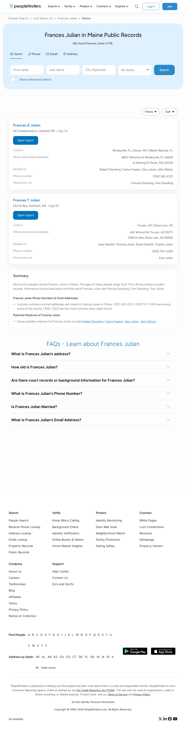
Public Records (19, 552)
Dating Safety (105, 546)
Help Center (60, 571)
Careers (14, 578)
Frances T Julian (26, 200)
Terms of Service (118, 694)
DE (81, 657)
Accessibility (16, 718)
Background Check (65, 527)
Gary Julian (131, 321)
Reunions (146, 533)
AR (49, 657)
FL (86, 657)
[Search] (137, 6)
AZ (55, 657)
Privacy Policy (18, 609)
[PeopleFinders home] (25, 6)
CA (62, 657)
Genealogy (147, 539)
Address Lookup (20, 533)
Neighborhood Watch (110, 533)
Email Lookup (18, 539)
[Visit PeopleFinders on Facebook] (170, 719)
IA (103, 657)
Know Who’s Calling (65, 520)
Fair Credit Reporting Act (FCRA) (95, 690)
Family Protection (108, 539)
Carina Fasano (114, 321)
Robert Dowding (92, 321)
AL (43, 657)
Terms (13, 603)
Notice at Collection (22, 616)
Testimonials (17, 584)
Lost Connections (152, 527)
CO (68, 657)
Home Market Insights (67, 546)
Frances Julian (67, 18)
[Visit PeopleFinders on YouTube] (175, 719)
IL (113, 657)
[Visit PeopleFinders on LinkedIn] (165, 719)
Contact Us (60, 578)
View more (48, 667)
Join (170, 6)
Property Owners (151, 546)
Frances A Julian (26, 125)
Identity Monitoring (109, 520)
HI (98, 657)
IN (37, 667)
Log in (151, 6)
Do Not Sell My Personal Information (93, 701)
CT (74, 657)
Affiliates (15, 597)
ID (108, 657)
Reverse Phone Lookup (24, 527)
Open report (25, 140)
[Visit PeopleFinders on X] (160, 719)
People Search (18, 18)
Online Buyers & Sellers (68, 539)
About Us (15, 571)
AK (38, 657)
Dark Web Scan (106, 527)
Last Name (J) (43, 18)
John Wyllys (148, 321)
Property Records (21, 546)
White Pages (148, 520)
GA (92, 657)
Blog (12, 590)
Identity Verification (65, 533)
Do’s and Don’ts (63, 584)
